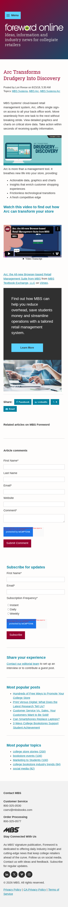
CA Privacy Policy (35, 889)
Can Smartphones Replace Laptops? (36, 719)
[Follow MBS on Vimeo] (21, 875)
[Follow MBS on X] (14, 875)
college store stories (29, 751)
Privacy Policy (12, 889)
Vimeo (44, 283)
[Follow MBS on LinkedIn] (6, 875)
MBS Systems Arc (50, 91)
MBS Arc (34, 91)
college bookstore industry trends (37, 764)
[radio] (36, 605)
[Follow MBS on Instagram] (29, 875)
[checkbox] (36, 609)
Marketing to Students (30, 760)
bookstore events (27, 755)
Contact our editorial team (23, 663)
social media (24, 768)
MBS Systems (20, 91)
